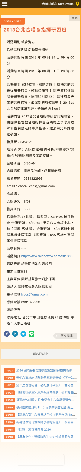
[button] (7, 335)
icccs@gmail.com (34, 294)
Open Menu (5, 6)
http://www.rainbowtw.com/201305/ (47, 256)
